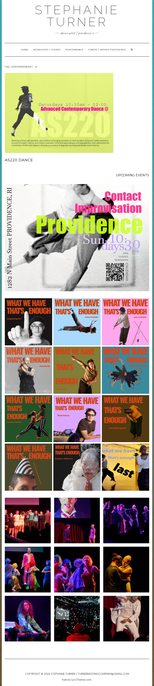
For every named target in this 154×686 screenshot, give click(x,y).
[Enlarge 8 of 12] (95, 400)
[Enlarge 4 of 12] (47, 352)
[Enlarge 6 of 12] (144, 352)
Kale (64, 679)
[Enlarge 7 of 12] (47, 400)
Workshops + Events (47, 49)
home (24, 49)
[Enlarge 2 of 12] (95, 303)
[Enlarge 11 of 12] (95, 449)
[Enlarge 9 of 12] (144, 400)
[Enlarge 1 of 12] (47, 303)
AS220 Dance (19, 160)
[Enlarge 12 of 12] (144, 449)
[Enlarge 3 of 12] (144, 303)
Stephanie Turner (77, 16)
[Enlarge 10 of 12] (47, 449)
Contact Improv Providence (107, 49)
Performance (74, 49)
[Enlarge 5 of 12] (95, 352)
